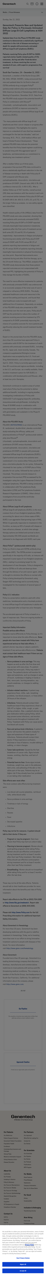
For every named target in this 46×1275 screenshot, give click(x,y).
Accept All (23, 1271)
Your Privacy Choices (23, 1258)
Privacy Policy (29, 1245)
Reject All (23, 1264)
